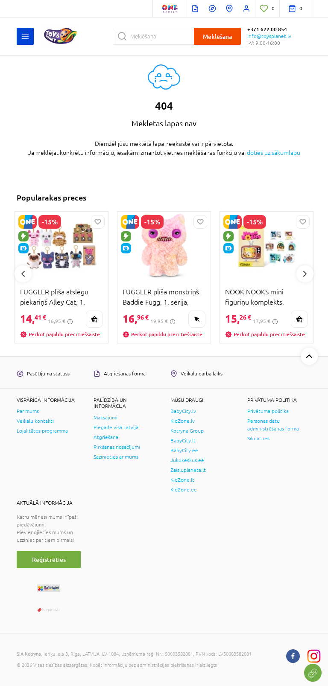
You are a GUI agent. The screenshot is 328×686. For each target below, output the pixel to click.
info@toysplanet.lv (269, 36)
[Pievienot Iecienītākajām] (97, 221)
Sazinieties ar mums (116, 457)
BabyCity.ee (184, 450)
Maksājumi (105, 418)
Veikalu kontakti (35, 421)
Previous (23, 273)
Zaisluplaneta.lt (188, 470)
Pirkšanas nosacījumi (117, 447)
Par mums (28, 411)
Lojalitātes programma (42, 431)
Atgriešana (106, 437)
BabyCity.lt (183, 441)
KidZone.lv (182, 421)
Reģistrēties (49, 559)
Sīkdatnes (258, 439)
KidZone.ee (183, 490)
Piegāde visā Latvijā (116, 427)
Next (304, 273)
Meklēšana (217, 36)
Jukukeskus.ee (187, 460)
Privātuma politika (268, 411)
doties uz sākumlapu (273, 152)
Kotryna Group (187, 431)
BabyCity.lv (183, 411)
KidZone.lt (182, 480)
